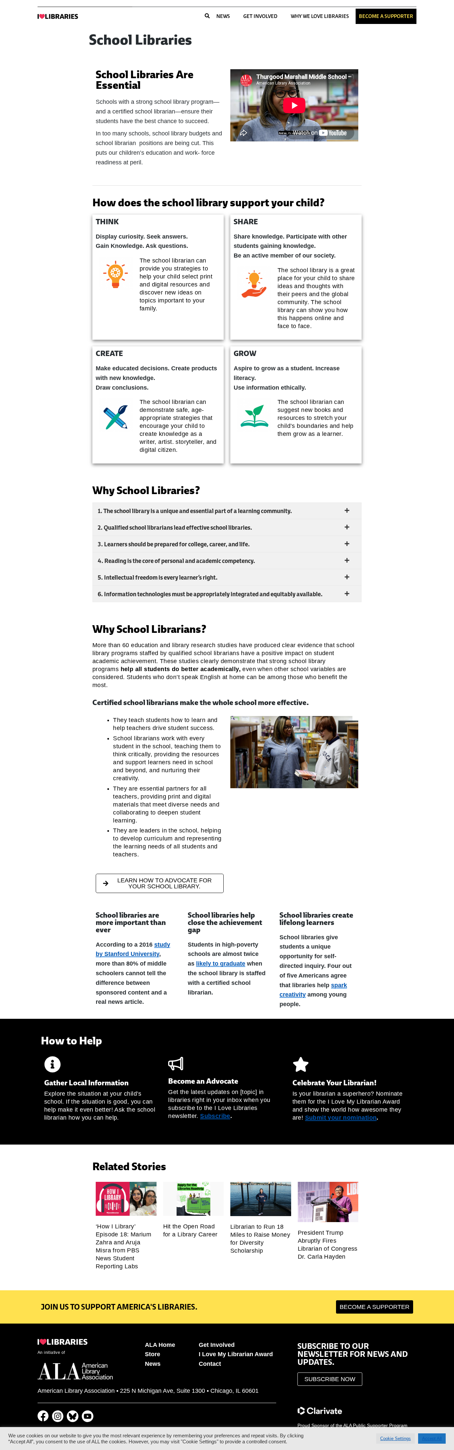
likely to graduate (220, 963)
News (223, 16)
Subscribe (215, 1116)
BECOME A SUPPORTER (386, 16)
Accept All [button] (432, 1438)
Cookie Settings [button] (395, 1438)
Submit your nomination (341, 1117)
